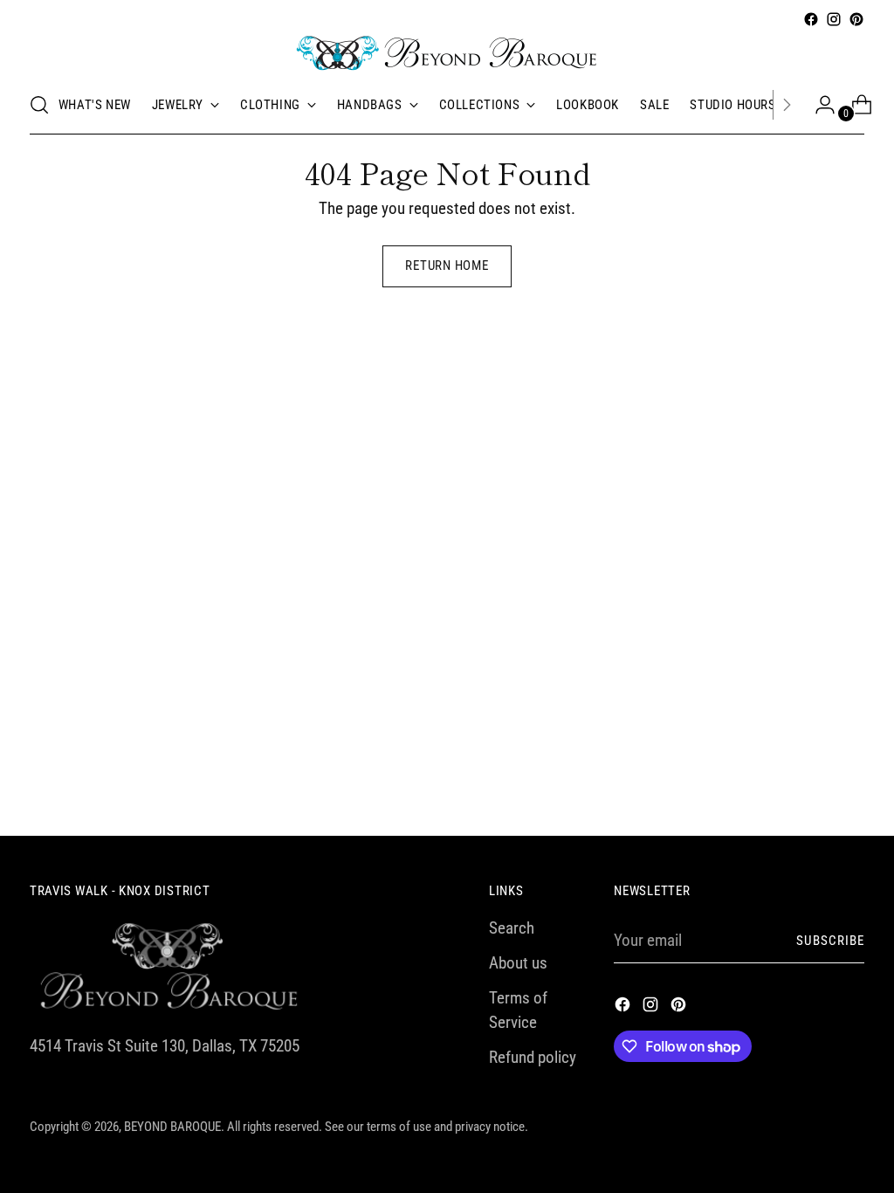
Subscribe (830, 941)
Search (511, 928)
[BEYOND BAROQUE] (447, 53)
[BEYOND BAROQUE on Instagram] (834, 19)
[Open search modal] (39, 104)
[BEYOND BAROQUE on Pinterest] (856, 19)
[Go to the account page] (818, 104)
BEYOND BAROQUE (172, 1127)
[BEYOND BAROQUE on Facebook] (811, 19)
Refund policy (532, 1057)
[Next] (787, 104)
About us (518, 963)
